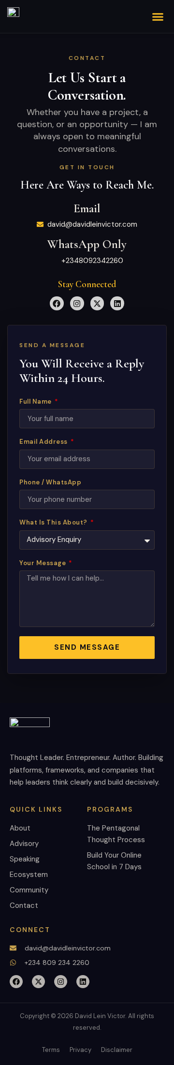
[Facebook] (57, 303)
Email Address (44, 442)
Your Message (43, 563)
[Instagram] (77, 303)
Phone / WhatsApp (50, 482)
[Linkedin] (117, 303)
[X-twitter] (97, 303)
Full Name (36, 401)
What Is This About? (54, 522)
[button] (158, 16)
